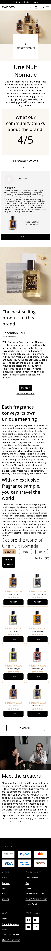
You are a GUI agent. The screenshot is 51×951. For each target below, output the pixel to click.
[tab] (9, 551)
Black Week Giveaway (11, 940)
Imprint (5, 918)
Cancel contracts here (11, 934)
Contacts (6, 883)
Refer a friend (31, 904)
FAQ (4, 888)
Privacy (5, 929)
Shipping (5, 899)
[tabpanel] (25, 644)
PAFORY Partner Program (36, 899)
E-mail (4, 877)
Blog (27, 883)
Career (28, 888)
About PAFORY (32, 877)
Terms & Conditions (10, 924)
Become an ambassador (36, 893)
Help (4, 893)
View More (25, 727)
